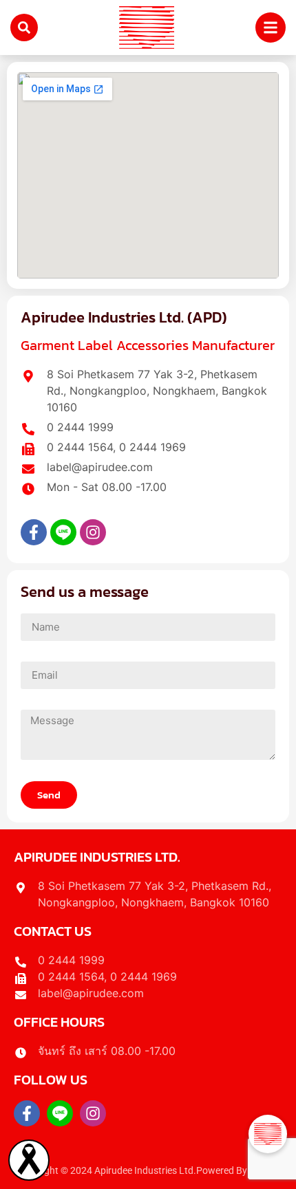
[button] (268, 1134)
